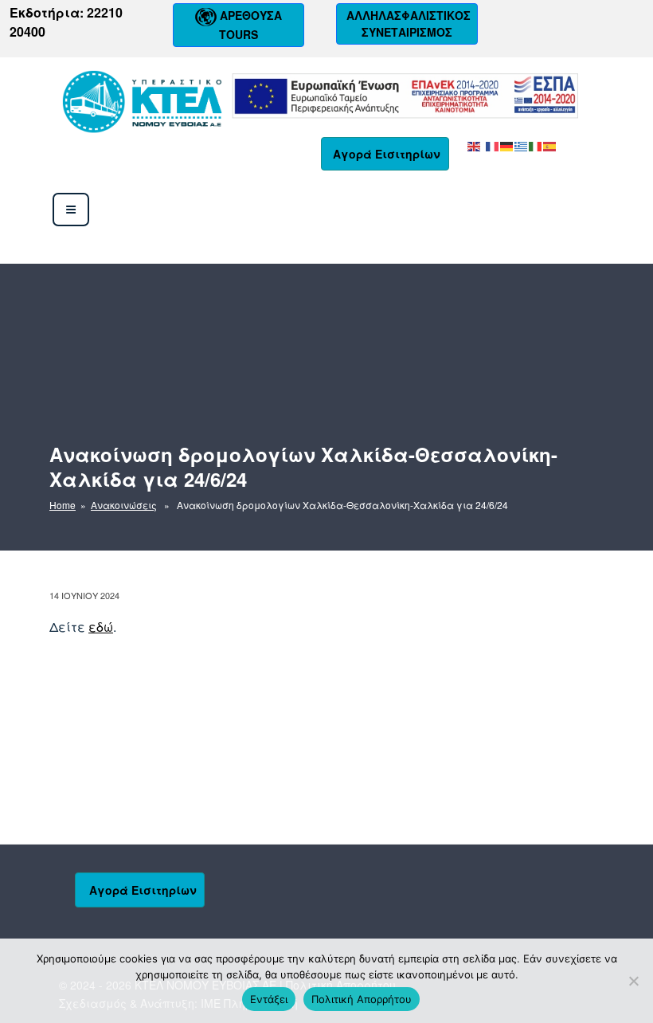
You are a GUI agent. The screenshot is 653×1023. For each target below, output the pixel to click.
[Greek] (521, 145)
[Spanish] (550, 145)
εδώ (100, 626)
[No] (633, 981)
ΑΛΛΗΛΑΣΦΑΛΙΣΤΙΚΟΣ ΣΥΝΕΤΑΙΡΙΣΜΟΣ (407, 23)
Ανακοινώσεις (124, 505)
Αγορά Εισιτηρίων (386, 154)
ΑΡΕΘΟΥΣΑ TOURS (249, 24)
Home (62, 505)
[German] (507, 145)
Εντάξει (268, 999)
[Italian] (536, 145)
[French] (493, 145)
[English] (474, 145)
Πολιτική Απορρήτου (361, 999)
